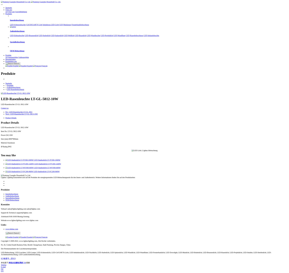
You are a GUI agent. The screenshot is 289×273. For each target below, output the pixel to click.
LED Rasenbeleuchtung (15, 89)
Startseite (8, 8)
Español (30, 66)
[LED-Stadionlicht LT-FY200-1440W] (19, 164)
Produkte (10, 85)
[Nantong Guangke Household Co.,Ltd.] (144, 2)
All (6, 12)
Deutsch (16, 233)
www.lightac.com (11, 229)
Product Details (10, 118)
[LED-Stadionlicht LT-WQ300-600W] (19, 168)
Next (21, 114)
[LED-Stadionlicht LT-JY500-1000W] (19, 160)
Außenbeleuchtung (13, 87)
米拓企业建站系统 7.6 (17, 263)
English (16, 66)
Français (44, 66)
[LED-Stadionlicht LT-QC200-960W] (19, 172)
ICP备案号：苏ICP (8, 258)
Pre (18, 112)
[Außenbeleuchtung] (13, 27)
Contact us (4, 108)
